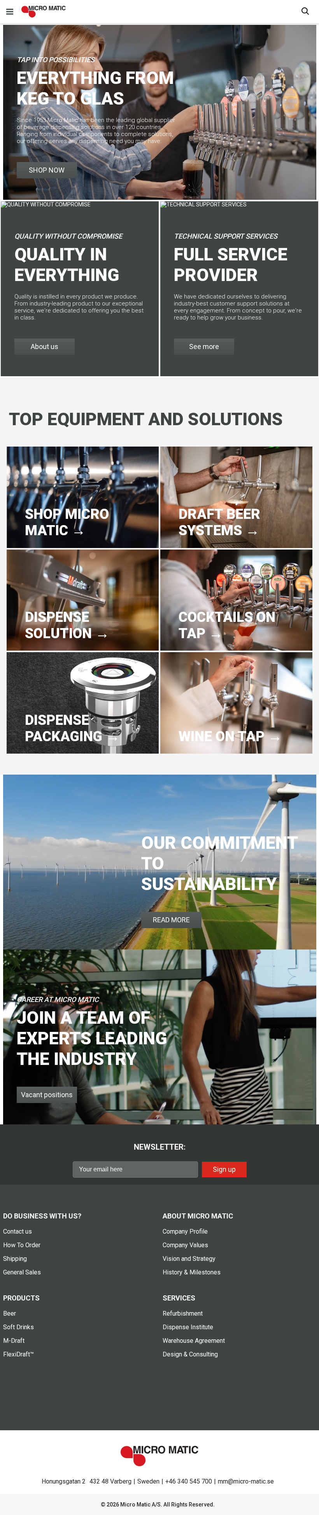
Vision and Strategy (189, 1258)
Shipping (15, 1258)
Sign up (224, 1169)
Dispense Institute (188, 1327)
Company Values (185, 1245)
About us (44, 346)
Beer (9, 1313)
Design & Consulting (190, 1354)
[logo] (43, 11)
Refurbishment (183, 1313)
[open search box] (305, 11)
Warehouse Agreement (194, 1340)
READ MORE (171, 920)
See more (204, 346)
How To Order (21, 1245)
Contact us (17, 1231)
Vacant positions (47, 1095)
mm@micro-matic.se (246, 1481)
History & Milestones (192, 1272)
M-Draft (14, 1340)
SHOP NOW (47, 170)
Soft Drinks (18, 1327)
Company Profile (185, 1231)
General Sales (22, 1272)
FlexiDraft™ (18, 1354)
